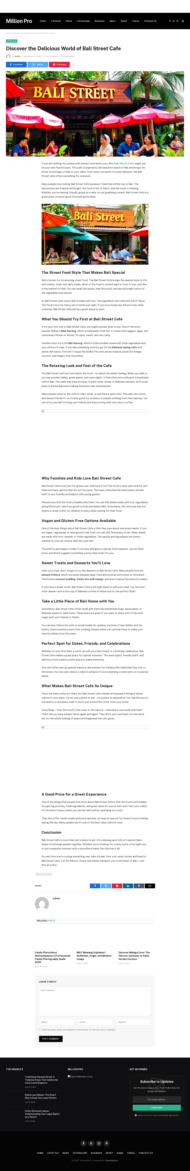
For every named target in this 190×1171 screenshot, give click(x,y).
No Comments (53, 56)
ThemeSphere (111, 1160)
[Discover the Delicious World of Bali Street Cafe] (95, 114)
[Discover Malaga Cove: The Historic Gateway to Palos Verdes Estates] (137, 938)
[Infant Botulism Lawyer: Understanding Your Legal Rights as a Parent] (14, 1115)
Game (124, 21)
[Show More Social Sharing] (73, 64)
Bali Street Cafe (124, 163)
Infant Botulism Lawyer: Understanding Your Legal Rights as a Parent (42, 1114)
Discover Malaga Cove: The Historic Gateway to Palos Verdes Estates (134, 955)
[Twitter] (11, 179)
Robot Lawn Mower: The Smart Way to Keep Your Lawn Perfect (40, 1096)
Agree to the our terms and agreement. (158, 1115)
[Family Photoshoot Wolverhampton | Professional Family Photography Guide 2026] (53, 938)
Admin (17, 56)
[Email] (11, 202)
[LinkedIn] (11, 186)
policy (165, 1115)
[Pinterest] (11, 194)
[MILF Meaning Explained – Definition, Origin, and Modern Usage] (95, 938)
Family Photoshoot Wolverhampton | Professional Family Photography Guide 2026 (52, 957)
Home (43, 21)
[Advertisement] (89, 6)
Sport (113, 21)
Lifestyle (56, 21)
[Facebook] (11, 171)
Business (99, 21)
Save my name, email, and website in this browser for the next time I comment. (79, 1030)
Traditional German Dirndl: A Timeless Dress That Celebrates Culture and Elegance (41, 1080)
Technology (83, 21)
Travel (135, 21)
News (69, 21)
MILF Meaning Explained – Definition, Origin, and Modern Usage (94, 955)
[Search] (182, 21)
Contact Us (150, 21)
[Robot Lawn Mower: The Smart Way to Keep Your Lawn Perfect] (14, 1098)
